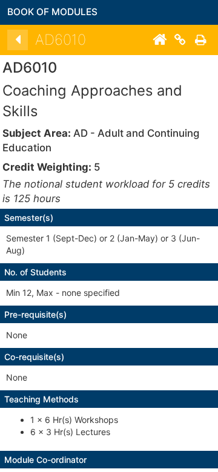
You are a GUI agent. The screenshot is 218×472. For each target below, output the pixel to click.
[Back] (17, 40)
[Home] (159, 40)
